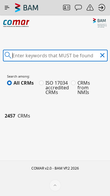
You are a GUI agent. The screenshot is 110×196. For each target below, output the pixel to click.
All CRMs (23, 83)
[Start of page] (55, 185)
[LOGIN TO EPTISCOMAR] (102, 7)
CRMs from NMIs (83, 88)
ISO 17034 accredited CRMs (57, 88)
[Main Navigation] (7, 7)
